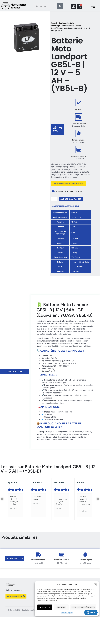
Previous (2, 499)
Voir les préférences (83, 607)
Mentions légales (67, 613)
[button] (95, 584)
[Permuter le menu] (93, 6)
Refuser (61, 607)
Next (98, 499)
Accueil (54, 23)
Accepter (45, 607)
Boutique (62, 23)
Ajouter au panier (70, 199)
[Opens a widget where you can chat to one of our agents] (91, 613)
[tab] (14, 371)
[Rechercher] (60, 6)
